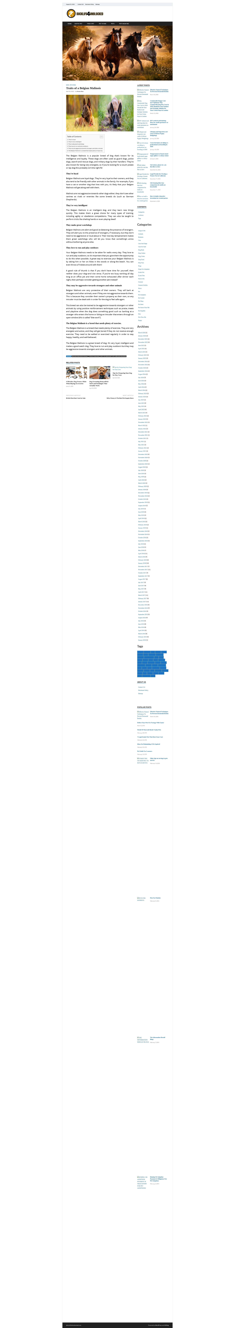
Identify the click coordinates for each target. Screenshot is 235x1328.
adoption (140, 652)
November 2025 (143, 342)
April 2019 (141, 518)
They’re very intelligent (74, 141)
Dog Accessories (149, 657)
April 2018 (141, 553)
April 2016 (141, 630)
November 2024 (143, 364)
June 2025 (141, 345)
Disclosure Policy (89, 4)
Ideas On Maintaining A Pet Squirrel (148, 744)
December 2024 (142, 361)
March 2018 (141, 557)
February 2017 (142, 598)
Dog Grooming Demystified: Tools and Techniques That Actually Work (99, 383)
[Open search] (168, 24)
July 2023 (141, 400)
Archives (140, 215)
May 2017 (141, 589)
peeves (144, 668)
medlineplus (162, 665)
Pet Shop (140, 301)
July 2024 (141, 377)
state (145, 673)
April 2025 (141, 348)
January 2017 (142, 601)
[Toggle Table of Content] (100, 136)
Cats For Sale (142, 247)
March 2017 (141, 595)
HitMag (166, 1325)
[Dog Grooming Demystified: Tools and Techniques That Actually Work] (99, 373)
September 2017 (143, 576)
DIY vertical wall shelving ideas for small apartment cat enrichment (159, 122)
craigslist (140, 657)
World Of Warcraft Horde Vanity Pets (149, 730)
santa (152, 670)
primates (163, 668)
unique (155, 673)
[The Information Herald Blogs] (143, 1038)
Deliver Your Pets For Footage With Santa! (150, 722)
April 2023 (141, 409)
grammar (161, 660)
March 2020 (141, 483)
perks (149, 668)
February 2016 (142, 637)
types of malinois (94, 356)
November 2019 (143, 496)
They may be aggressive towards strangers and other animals (85, 148)
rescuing (147, 670)
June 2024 (141, 380)
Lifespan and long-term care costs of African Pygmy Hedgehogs (159, 133)
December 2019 (142, 493)
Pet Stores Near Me (143, 307)
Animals (140, 234)
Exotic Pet (78, 23)
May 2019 (141, 515)
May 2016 (141, 627)
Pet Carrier (141, 298)
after (153, 652)
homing (158, 662)
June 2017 (141, 585)
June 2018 (141, 547)
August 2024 (142, 374)
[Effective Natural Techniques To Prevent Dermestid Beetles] (143, 90)
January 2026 (142, 336)
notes (139, 668)
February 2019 (142, 525)
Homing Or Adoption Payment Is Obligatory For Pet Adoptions (158, 1179)
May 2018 (141, 550)
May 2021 (141, 445)
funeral (145, 660)
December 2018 (142, 531)
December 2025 (142, 339)
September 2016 (143, 614)
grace (155, 660)
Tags (139, 218)
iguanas (164, 662)
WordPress (158, 1325)
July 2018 (141, 544)
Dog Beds (141, 250)
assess (145, 654)
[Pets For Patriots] (143, 898)
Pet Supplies (141, 311)
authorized (152, 654)
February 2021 (142, 448)
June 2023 (141, 403)
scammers (158, 670)
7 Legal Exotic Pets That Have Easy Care (150, 737)
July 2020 (141, 470)
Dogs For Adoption (143, 269)
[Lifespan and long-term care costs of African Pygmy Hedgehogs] (143, 132)
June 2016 (141, 624)
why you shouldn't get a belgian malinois (113, 356)
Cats (139, 240)
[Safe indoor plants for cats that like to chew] (143, 165)
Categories (141, 212)
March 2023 (141, 412)
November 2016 (143, 608)
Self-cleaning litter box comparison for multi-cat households (157, 185)
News (140, 288)
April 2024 (141, 387)
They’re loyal (72, 139)
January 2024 (142, 396)
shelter (140, 673)
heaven (145, 662)
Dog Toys (141, 263)
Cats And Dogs (142, 243)
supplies (150, 673)
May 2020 (141, 477)
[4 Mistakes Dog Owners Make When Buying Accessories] (76, 373)
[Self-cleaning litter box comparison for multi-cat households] (143, 183)
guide (139, 662)
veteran (161, 673)
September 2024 (143, 371)
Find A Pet (90, 23)
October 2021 (142, 438)
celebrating (160, 654)
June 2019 (141, 512)
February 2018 (142, 560)
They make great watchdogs (76, 144)
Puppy (140, 320)
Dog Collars (141, 253)
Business (140, 237)
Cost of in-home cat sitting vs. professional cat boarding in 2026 (159, 144)
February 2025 (142, 355)
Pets (112, 23)
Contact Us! (81, 4)
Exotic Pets (141, 275)
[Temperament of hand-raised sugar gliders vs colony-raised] (143, 154)
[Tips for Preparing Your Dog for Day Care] (123, 369)
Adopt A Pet (141, 230)
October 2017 (142, 573)
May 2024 (141, 384)
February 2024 (142, 393)
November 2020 (143, 457)
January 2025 (142, 358)
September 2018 (143, 541)
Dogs (67, 85)
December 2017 (142, 566)
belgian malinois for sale (80, 356)
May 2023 (141, 406)
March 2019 (141, 521)
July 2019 (141, 509)
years (153, 676)
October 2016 (142, 611)
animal (164, 652)
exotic (161, 657)
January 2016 (142, 640)
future (150, 660)
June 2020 (141, 473)
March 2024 (141, 390)
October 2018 (142, 537)
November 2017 (143, 569)
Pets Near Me (124, 23)
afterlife (158, 652)
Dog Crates (141, 256)
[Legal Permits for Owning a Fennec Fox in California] (143, 174)
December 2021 (142, 432)
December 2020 (142, 454)
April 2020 (141, 480)
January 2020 (142, 489)
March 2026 (141, 332)
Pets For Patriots (155, 898)
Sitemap (97, 4)
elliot (156, 657)
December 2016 (142, 605)
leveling (155, 665)
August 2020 (142, 467)
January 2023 (142, 419)
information (141, 665)
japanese (148, 665)
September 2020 (143, 464)
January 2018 (142, 563)
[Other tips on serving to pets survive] (143, 758)
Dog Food (141, 259)
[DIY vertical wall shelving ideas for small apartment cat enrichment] (143, 121)
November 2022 (143, 422)
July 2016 (141, 621)
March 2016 (141, 633)
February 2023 (142, 416)
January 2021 (142, 451)
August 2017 (142, 579)
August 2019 (142, 505)
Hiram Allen (80, 91)
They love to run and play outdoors (78, 146)
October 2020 (142, 461)
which (139, 676)
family (140, 660)
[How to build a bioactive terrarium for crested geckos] (143, 196)
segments (165, 670)
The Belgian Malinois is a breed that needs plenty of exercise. (85, 150)
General (140, 282)
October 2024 (142, 368)
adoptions (147, 652)
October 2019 (142, 499)
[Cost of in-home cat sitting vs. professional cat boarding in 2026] (143, 143)
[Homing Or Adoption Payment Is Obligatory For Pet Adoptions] (143, 1177)
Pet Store (102, 23)
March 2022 (141, 425)
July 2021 (141, 441)
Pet (139, 291)
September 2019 (143, 502)
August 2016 (142, 617)
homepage (151, 662)
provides (140, 670)
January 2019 (142, 528)
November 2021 (143, 435)
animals (140, 654)
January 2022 (142, 428)
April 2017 (141, 592)
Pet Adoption (142, 295)
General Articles (143, 285)
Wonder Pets (146, 676)
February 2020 (142, 486)
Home (70, 23)
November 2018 (143, 534)
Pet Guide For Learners (144, 751)
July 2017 (141, 582)
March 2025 (141, 352)
